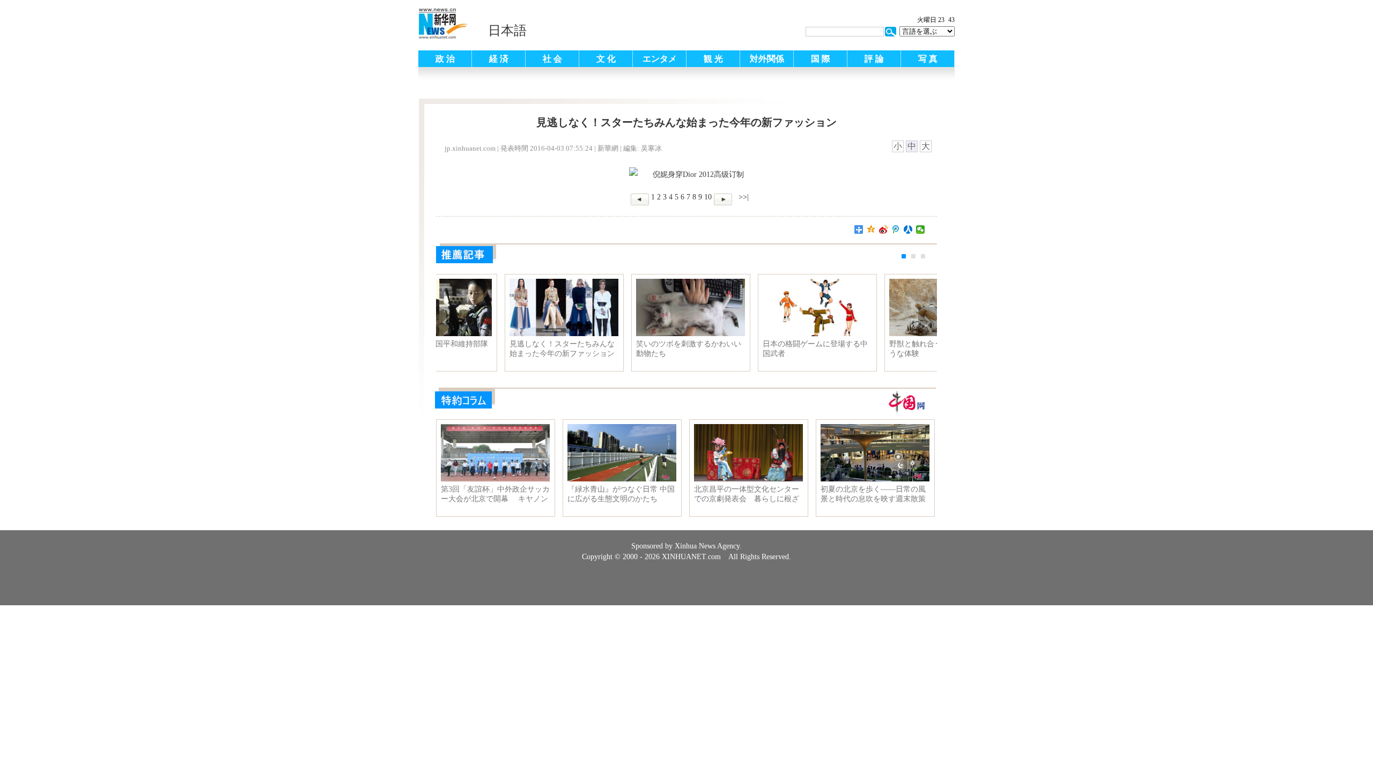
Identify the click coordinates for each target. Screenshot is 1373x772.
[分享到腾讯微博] (895, 229)
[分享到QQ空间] (871, 229)
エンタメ (660, 58)
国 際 (820, 58)
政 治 (445, 58)
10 (708, 197)
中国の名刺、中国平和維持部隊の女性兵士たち (621, 349)
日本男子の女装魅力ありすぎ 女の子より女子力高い (494, 349)
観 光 (713, 58)
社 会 (552, 58)
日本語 (507, 31)
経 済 (498, 58)
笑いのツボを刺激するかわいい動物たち (874, 349)
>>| (742, 197)
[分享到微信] (920, 229)
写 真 (928, 58)
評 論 (874, 58)
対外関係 (767, 58)
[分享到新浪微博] (883, 229)
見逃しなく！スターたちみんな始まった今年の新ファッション (747, 349)
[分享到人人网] (908, 229)
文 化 (606, 58)
